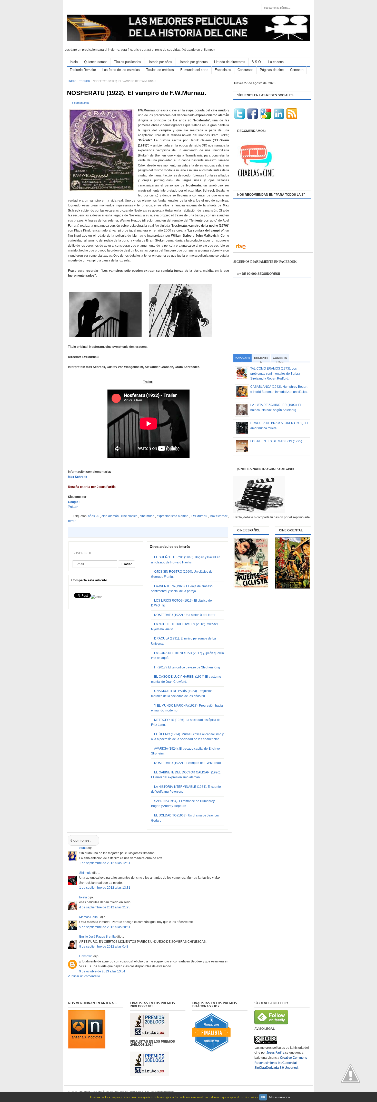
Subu (83, 848)
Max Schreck (77, 477)
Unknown (86, 956)
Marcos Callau (89, 917)
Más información (279, 1097)
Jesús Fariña (275, 1052)
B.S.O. (257, 62)
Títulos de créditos (160, 70)
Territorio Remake (83, 70)
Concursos (245, 70)
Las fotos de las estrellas (121, 70)
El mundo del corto (194, 70)
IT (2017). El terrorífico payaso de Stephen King (187, 667)
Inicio (74, 62)
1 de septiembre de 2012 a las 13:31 (104, 887)
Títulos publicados (127, 62)
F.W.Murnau (199, 516)
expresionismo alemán (173, 516)
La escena (276, 62)
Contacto (296, 70)
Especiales (223, 70)
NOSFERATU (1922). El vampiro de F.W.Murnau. (136, 92)
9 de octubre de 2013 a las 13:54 (102, 971)
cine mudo (147, 516)
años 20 (94, 516)
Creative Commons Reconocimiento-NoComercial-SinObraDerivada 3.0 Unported (280, 1062)
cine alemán (111, 516)
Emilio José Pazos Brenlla (97, 936)
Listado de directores (229, 62)
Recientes (261, 359)
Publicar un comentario (84, 976)
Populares (242, 359)
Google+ (74, 502)
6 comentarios (81, 102)
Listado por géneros (193, 62)
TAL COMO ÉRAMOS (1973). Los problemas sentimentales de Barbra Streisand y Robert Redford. (275, 373)
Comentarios (280, 359)
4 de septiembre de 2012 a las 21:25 (104, 907)
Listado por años (159, 62)
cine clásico (129, 516)
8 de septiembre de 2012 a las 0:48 (103, 946)
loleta (83, 897)
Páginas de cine (272, 70)
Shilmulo (85, 873)
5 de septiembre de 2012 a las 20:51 (104, 927)
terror (85, 81)
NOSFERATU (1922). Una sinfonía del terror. (185, 615)
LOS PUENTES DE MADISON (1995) (276, 441)
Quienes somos (95, 62)
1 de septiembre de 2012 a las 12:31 (104, 863)
